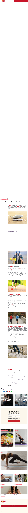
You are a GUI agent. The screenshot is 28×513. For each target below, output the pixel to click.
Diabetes (3, 198)
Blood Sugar (6, 389)
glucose (13, 389)
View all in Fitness (3, 484)
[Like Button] (8, 385)
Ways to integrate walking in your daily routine (15, 231)
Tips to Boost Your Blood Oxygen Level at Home (21, 482)
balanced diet (2, 389)
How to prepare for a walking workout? (14, 230)
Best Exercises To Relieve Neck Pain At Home (7, 482)
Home (1, 198)
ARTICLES (3, 511)
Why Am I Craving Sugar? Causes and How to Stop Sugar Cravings (10, 494)
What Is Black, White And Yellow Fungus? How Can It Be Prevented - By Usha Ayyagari (21, 399)
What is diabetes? (11, 227)
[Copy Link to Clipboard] (9, 391)
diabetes (9, 389)
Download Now (14, 505)
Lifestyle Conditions (5, 199)
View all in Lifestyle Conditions (18, 484)
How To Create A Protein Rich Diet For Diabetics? (7, 447)
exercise (11, 389)
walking (16, 389)
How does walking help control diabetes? (14, 228)
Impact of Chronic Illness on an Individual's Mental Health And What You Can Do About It (6, 399)
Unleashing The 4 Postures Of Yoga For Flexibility (21, 447)
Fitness (1, 452)
